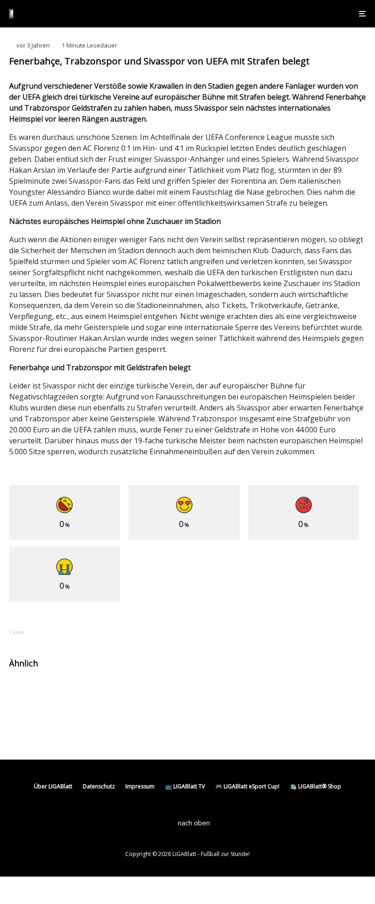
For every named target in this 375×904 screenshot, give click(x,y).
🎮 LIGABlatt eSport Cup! (247, 786)
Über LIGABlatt (53, 786)
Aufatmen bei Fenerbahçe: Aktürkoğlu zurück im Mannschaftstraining (291, 692)
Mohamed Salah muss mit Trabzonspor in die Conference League (113, 730)
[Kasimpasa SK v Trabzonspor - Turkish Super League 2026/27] (24, 730)
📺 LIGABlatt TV (185, 786)
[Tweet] (74, 632)
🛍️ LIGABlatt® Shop (315, 786)
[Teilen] (50, 632)
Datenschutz (99, 786)
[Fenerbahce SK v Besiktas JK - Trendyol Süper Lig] (209, 692)
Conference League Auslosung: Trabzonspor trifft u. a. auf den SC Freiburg (101, 696)
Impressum (140, 786)
